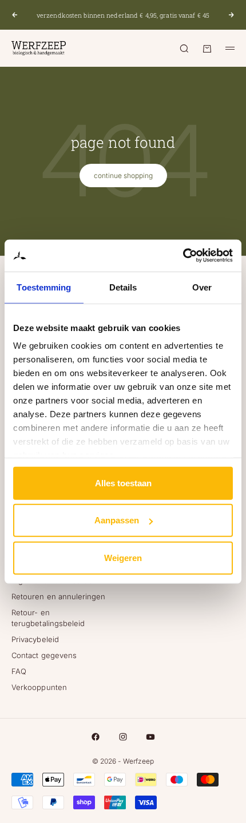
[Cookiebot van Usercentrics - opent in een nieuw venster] (183, 255)
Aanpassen (116, 520)
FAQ (18, 671)
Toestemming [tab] (44, 287)
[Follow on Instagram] (123, 736)
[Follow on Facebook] (95, 736)
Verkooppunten (39, 687)
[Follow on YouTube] (150, 736)
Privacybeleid (35, 639)
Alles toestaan (123, 482)
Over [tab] (202, 287)
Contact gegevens (44, 655)
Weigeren (123, 557)
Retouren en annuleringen (58, 596)
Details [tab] (123, 287)
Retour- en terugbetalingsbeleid (48, 617)
